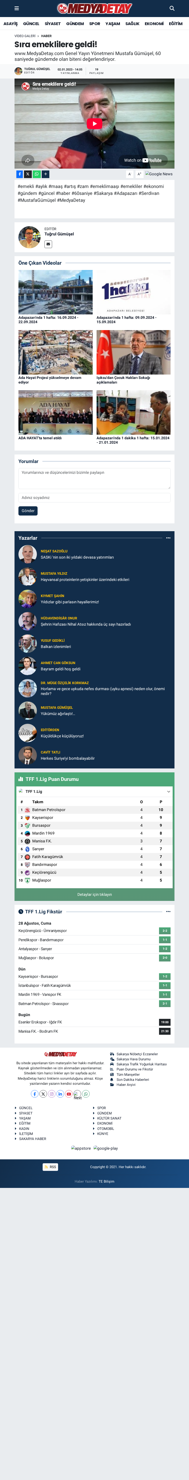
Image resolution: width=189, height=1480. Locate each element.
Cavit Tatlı (50, 752)
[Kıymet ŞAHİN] (27, 598)
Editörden (50, 730)
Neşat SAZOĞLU (54, 551)
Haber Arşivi (126, 1085)
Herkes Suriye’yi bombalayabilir (68, 758)
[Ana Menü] (17, 8)
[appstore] (81, 1148)
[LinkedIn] (60, 1094)
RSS (52, 1167)
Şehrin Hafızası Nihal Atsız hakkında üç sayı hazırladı (86, 624)
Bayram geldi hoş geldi (60, 669)
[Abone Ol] (159, 174)
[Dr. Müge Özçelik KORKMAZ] (27, 688)
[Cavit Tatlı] (27, 755)
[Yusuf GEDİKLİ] (27, 643)
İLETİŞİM (26, 1134)
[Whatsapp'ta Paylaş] (37, 174)
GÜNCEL (31, 23)
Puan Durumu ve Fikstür (135, 1069)
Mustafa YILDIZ (54, 573)
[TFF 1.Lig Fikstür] (168, 911)
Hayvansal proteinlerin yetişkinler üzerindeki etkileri (85, 579)
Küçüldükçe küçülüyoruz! (62, 736)
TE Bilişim (106, 1181)
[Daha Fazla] (45, 174)
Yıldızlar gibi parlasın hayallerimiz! (70, 602)
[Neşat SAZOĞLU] (27, 554)
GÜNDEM (75, 23)
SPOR (94, 23)
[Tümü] (168, 538)
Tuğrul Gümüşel (59, 234)
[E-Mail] (48, 244)
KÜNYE (102, 1134)
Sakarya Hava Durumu (134, 1059)
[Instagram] (52, 1094)
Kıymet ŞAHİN (52, 596)
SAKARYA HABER (32, 1139)
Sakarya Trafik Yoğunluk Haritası (142, 1064)
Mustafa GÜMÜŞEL (57, 708)
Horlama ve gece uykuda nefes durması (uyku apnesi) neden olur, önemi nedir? (103, 691)
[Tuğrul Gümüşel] (29, 236)
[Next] (77, 1094)
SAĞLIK (132, 23)
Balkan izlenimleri (56, 646)
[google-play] (106, 1148)
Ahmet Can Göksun (58, 663)
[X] (43, 1094)
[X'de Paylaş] (28, 174)
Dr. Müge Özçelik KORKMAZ (65, 683)
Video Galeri (25, 36)
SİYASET (53, 23)
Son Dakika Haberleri (133, 1080)
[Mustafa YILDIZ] (27, 576)
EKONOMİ (154, 23)
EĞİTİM (175, 23)
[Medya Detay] (94, 8)
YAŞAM (113, 23)
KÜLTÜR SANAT (109, 1118)
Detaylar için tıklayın (94, 894)
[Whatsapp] (86, 1094)
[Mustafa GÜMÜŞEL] (27, 710)
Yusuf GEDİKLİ (53, 641)
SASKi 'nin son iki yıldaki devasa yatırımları (77, 557)
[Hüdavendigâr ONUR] (27, 621)
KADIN (24, 1129)
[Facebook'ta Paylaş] (19, 174)
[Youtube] (69, 1094)
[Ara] (172, 8)
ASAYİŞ (10, 23)
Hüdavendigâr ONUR (59, 618)
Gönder (28, 510)
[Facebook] (34, 1094)
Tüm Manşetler (128, 1075)
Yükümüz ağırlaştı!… (58, 713)
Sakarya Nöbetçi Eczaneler (137, 1054)
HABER (46, 36)
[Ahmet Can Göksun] (27, 665)
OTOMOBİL (105, 1129)
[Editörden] (27, 732)
